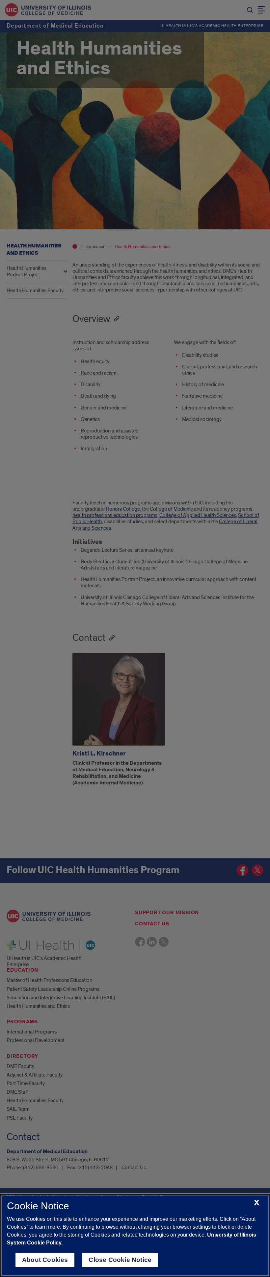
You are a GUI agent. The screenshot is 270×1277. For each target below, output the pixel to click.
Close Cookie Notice (120, 1259)
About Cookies (45, 1259)
